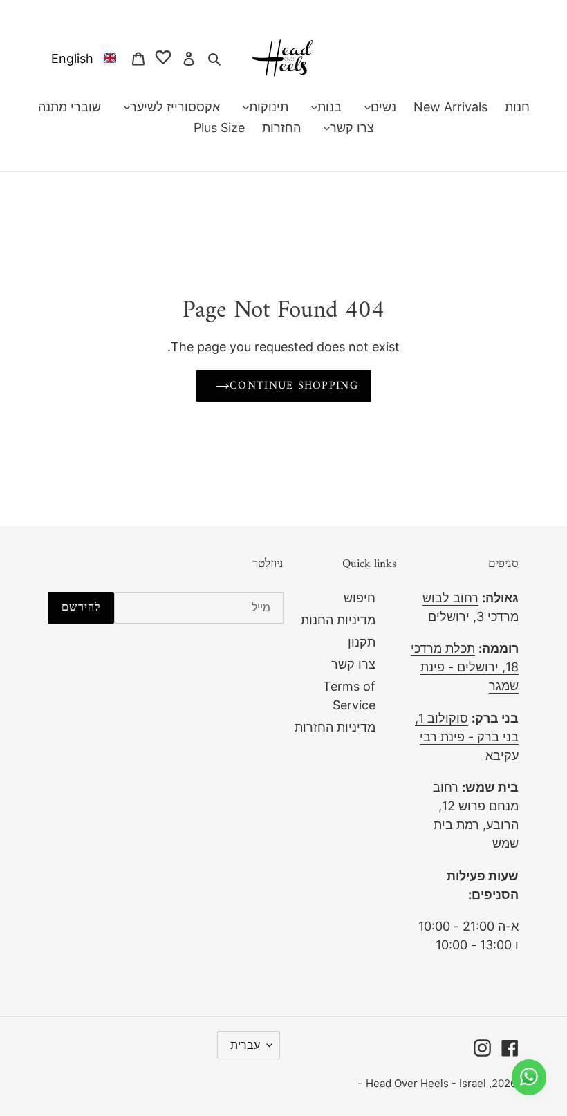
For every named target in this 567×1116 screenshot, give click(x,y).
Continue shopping (294, 386)
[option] (81, 58)
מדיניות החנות (338, 620)
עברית (245, 1045)
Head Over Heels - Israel (426, 1083)
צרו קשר (353, 664)
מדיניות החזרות (335, 727)
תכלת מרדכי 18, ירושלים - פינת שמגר (465, 667)
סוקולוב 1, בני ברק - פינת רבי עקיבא (467, 737)
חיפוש (359, 597)
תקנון (361, 642)
